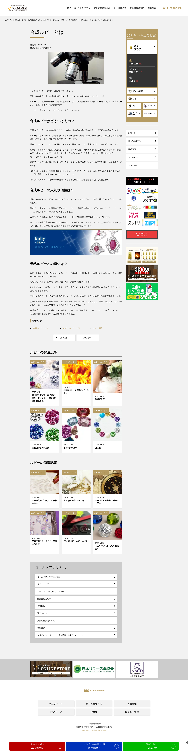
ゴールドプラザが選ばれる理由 (50, 591)
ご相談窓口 (152, 8)
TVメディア (56, 712)
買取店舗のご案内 (137, 8)
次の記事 (87, 338)
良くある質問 (132, 712)
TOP (69, 8)
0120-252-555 (174, 8)
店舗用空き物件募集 (46, 620)
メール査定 (133, 157)
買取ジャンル (56, 703)
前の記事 (64, 338)
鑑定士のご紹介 (44, 599)
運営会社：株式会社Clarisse (94, 730)
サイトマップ (43, 584)
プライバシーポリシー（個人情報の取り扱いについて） (61, 635)
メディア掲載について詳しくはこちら (142, 235)
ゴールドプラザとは (82, 8)
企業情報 (41, 606)
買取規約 (41, 628)
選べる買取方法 (120, 8)
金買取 (94, 712)
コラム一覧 (133, 165)
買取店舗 (132, 703)
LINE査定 (132, 149)
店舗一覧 (132, 133)
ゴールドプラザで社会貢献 (48, 577)
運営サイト (42, 613)
